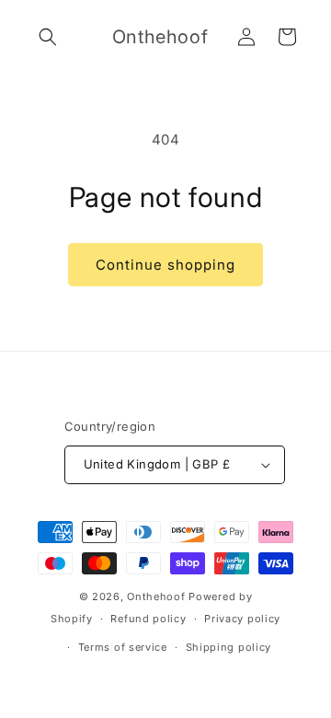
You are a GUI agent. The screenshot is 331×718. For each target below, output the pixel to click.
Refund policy (148, 618)
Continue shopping (165, 264)
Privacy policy (242, 618)
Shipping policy (229, 647)
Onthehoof (156, 596)
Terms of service (122, 647)
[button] (48, 37)
